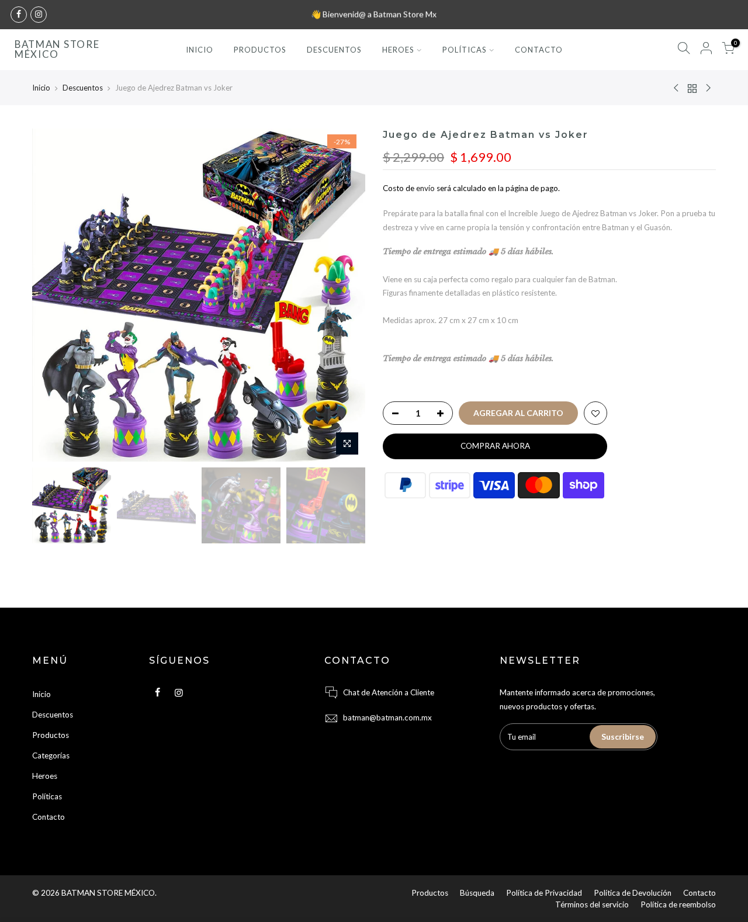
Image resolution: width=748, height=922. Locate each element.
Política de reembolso (678, 904)
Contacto (48, 817)
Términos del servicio (592, 904)
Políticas (47, 796)
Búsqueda (477, 892)
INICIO (199, 49)
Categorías (51, 755)
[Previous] (52, 295)
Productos (50, 735)
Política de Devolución (632, 892)
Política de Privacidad (544, 892)
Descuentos (83, 87)
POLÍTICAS (464, 49)
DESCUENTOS (334, 49)
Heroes (44, 776)
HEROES (398, 49)
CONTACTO (539, 49)
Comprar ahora (495, 445)
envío (425, 188)
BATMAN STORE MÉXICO (57, 50)
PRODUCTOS (260, 49)
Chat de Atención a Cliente (388, 692)
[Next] (345, 295)
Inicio (41, 87)
